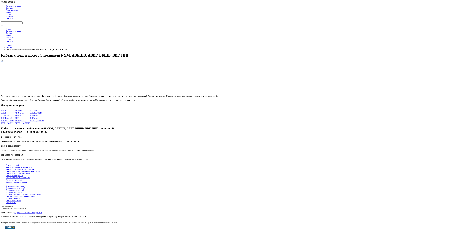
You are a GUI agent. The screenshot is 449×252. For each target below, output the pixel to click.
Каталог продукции (13, 6)
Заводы (8, 12)
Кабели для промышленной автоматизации (23, 171)
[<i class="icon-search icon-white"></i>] (2, 25)
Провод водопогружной (15, 188)
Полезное (9, 16)
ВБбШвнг (34, 115)
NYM (3, 110)
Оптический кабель (13, 165)
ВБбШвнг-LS (6, 118)
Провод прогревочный (15, 190)
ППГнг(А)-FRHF (37, 121)
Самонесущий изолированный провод (21, 196)
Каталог (9, 48)
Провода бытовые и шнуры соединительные (23, 194)
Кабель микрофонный (14, 176)
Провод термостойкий (15, 192)
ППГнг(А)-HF (7, 123)
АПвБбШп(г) (6, 115)
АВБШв (33, 110)
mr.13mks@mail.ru (35, 213)
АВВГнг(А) (19, 113)
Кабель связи (11, 203)
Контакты (9, 18)
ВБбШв (18, 115)
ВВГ (16, 118)
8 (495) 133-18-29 (21, 213)
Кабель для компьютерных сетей (19, 167)
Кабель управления (13, 201)
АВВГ (3, 113)
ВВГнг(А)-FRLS (7, 121)
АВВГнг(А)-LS (36, 113)
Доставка (9, 8)
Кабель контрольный (14, 180)
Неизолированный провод (16, 182)
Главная (9, 29)
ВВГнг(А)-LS (20, 121)
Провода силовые (13, 199)
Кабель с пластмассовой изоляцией (20, 169)
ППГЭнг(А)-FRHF (22, 123)
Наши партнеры (12, 10)
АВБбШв (18, 110)
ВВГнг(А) (34, 118)
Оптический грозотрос (15, 186)
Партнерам (10, 37)
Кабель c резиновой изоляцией (18, 174)
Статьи (8, 14)
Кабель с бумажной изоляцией (18, 178)
